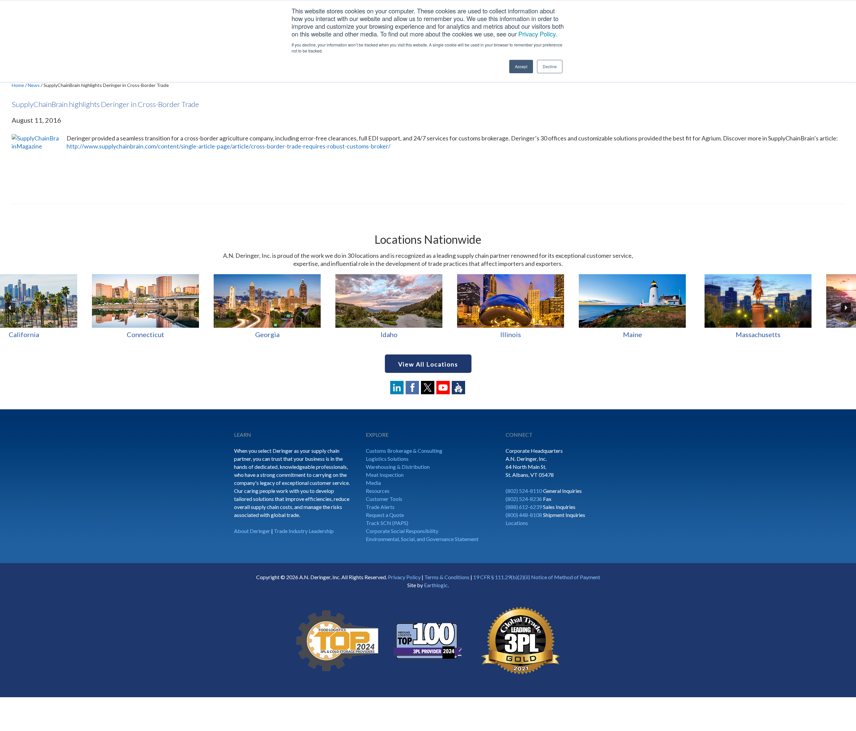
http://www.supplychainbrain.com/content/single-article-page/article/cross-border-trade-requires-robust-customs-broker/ (229, 146)
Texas (791, 334)
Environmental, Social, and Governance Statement (422, 539)
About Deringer (252, 531)
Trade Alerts (380, 507)
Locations (517, 523)
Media (373, 483)
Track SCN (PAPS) (387, 523)
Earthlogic (436, 585)
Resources (378, 491)
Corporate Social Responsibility (402, 531)
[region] (428, 307)
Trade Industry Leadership (304, 531)
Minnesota (304, 334)
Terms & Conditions (446, 577)
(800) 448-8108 (524, 515)
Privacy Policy (536, 33)
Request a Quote (385, 515)
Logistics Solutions (387, 458)
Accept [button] (521, 66)
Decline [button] (550, 66)
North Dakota (669, 334)
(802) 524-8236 (524, 499)
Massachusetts (60, 334)
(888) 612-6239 (524, 507)
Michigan (183, 334)
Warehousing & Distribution (398, 466)
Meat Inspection (385, 475)
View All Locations (428, 364)
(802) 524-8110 (524, 491)
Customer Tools (384, 499)
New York (547, 334)
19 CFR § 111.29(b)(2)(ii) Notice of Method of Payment (536, 577)
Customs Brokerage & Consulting (404, 450)
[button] (10, 308)
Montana (426, 334)
